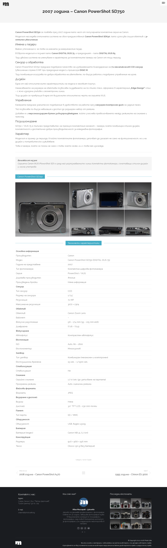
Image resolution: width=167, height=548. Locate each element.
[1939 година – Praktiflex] (125, 503)
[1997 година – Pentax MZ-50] (125, 514)
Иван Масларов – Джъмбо (83, 509)
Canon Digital (86, 460)
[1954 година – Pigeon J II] (146, 503)
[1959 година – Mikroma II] (115, 503)
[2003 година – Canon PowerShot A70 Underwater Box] (125, 524)
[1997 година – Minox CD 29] (115, 524)
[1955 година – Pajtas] (136, 514)
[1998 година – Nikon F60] (136, 524)
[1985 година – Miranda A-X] (146, 524)
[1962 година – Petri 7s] (115, 514)
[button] (82, 532)
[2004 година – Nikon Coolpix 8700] (136, 503)
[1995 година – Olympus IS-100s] (146, 514)
